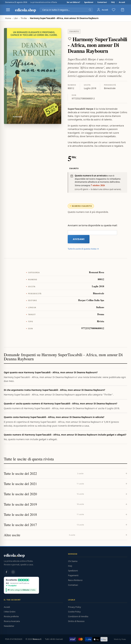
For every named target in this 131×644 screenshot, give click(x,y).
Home (8, 18)
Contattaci (102, 2)
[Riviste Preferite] (113, 10)
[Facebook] (6, 572)
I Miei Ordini (9, 611)
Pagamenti (73, 575)
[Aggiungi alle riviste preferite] (70, 39)
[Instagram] (13, 572)
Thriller (24, 18)
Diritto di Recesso (76, 621)
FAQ (113, 2)
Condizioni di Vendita (78, 616)
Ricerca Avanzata (12, 621)
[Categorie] (8, 10)
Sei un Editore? (73, 2)
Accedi (122, 2)
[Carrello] (122, 10)
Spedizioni (88, 2)
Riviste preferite (11, 616)
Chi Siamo (72, 561)
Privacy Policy (74, 607)
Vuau (124, 639)
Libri (16, 18)
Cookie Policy (74, 611)
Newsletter (9, 626)
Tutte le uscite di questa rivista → (83, 248)
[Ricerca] (90, 9)
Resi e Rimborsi (75, 580)
